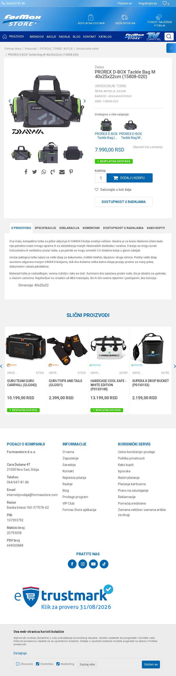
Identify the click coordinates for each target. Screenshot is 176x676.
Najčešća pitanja (74, 477)
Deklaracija (69, 228)
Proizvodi (30, 48)
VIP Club (68, 503)
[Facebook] (26, 172)
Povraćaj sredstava (132, 503)
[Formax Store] (21, 24)
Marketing (67, 664)
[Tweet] (34, 172)
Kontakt (68, 471)
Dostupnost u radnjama (124, 202)
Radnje (68, 484)
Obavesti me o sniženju (148, 147)
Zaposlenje (71, 458)
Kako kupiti (156, 228)
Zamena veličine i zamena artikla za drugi (142, 512)
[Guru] (11, 365)
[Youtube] (93, 563)
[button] (169, 36)
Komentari (91, 228)
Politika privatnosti (131, 458)
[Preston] (95, 365)
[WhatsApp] (43, 172)
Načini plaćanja (129, 477)
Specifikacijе (45, 228)
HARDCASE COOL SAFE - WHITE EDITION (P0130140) (108, 385)
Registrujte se (148, 3)
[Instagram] (82, 563)
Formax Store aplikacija (79, 510)
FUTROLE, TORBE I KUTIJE (56, 48)
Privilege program (75, 497)
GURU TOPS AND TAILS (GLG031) (65, 383)
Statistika (46, 664)
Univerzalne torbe (87, 48)
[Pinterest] (71, 172)
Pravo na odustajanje (133, 490)
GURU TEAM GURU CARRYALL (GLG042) (22, 383)
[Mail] (62, 172)
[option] (21, 152)
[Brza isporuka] (124, 17)
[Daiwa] (28, 131)
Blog (66, 490)
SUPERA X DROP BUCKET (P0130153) (150, 383)
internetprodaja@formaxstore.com (32, 495)
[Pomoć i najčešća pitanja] (159, 17)
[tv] (142, 38)
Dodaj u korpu (132, 178)
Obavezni (26, 664)
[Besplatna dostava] (90, 17)
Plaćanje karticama (132, 484)
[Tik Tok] (104, 564)
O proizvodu (21, 228)
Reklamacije (127, 497)
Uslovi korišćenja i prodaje (136, 452)
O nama (68, 452)
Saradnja (69, 465)
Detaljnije (20, 653)
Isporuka (124, 471)
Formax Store (13, 48)
